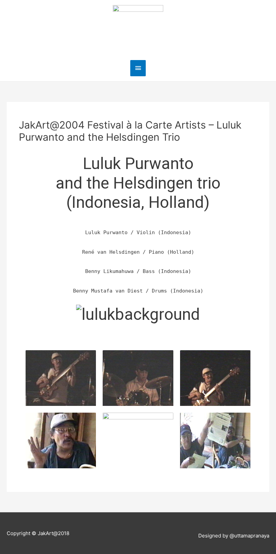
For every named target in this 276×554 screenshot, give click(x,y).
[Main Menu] (138, 68)
